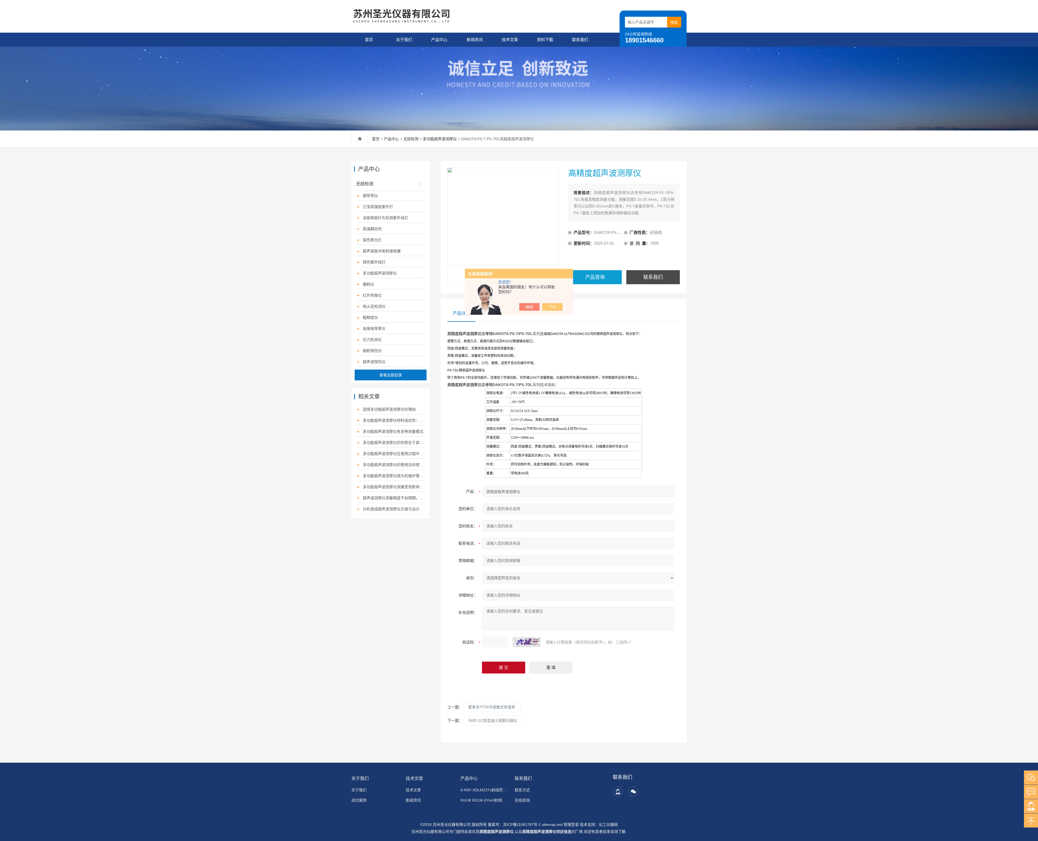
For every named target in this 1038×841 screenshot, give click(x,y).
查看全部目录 (390, 375)
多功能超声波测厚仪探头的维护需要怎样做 (393, 476)
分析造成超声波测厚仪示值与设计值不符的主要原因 (393, 509)
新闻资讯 (475, 39)
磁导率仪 (370, 195)
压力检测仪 (372, 339)
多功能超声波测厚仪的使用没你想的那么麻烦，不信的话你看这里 (393, 465)
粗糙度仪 (370, 317)
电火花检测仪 (374, 306)
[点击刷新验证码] (526, 642)
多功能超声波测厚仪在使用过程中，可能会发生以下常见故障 (393, 453)
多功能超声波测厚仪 (440, 139)
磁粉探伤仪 (372, 351)
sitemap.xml (552, 824)
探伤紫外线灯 (374, 262)
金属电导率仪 (374, 328)
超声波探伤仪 (374, 362)
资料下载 (545, 39)
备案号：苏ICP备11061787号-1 (515, 824)
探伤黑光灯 (372, 240)
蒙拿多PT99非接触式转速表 (491, 707)
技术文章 (510, 39)
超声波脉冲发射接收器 (382, 251)
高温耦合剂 (372, 229)
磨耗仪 (368, 284)
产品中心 (439, 39)
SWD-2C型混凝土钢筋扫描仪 (492, 720)
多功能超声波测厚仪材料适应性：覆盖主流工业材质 (393, 420)
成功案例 (359, 800)
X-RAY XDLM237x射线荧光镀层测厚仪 (484, 790)
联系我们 (580, 39)
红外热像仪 (372, 295)
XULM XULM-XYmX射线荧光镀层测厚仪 (484, 800)
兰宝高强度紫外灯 (378, 207)
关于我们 (404, 39)
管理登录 (571, 824)
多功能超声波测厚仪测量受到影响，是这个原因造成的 (393, 487)
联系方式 (522, 790)
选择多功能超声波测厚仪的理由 (389, 409)
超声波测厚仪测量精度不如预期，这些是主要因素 (393, 498)
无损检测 (410, 139)
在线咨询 (522, 800)
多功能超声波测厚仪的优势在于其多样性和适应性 (393, 442)
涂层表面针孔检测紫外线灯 (385, 218)
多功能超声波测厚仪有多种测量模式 (393, 431)
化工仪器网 (608, 824)
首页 (369, 39)
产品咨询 (595, 277)
